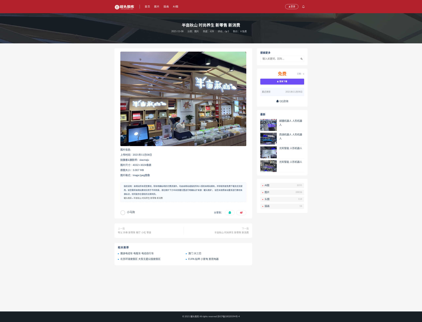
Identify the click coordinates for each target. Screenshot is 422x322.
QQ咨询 (283, 101)
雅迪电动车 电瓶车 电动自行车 (137, 253)
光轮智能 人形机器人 (290, 148)
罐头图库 (128, 198)
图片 (157, 6)
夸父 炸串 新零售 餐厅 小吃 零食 (134, 232)
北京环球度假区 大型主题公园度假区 (140, 259)
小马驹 (131, 212)
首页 (147, 6)
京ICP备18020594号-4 (228, 317)
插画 (166, 6)
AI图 (176, 6)
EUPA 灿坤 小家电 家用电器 (203, 259)
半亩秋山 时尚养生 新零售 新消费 (148, 198)
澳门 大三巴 (194, 253)
